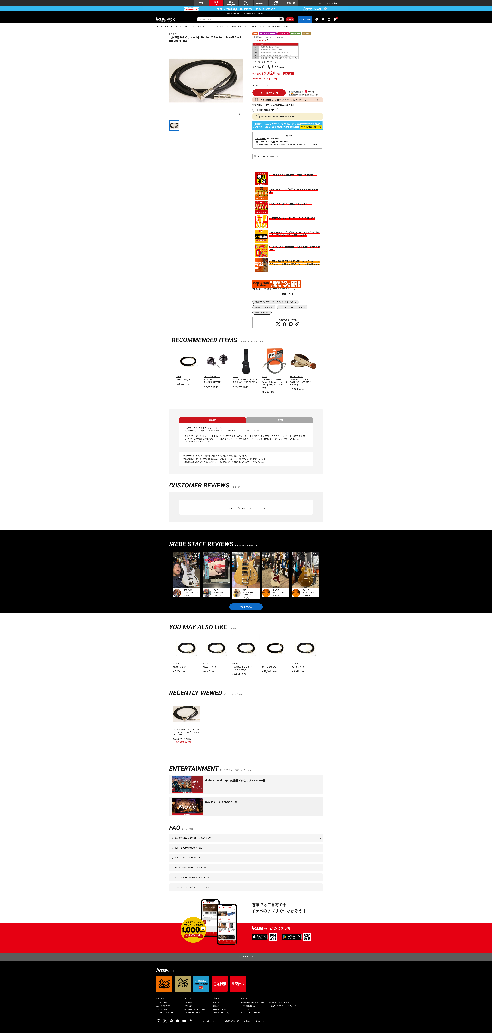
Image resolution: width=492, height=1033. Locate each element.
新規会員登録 (332, 3)
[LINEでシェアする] (291, 324)
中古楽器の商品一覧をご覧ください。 (247, 861)
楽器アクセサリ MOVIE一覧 (221, 802)
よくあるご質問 (161, 1009)
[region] (246, 722)
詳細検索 (290, 19)
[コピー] (297, 324)
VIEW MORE (246, 607)
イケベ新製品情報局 (248, 1006)
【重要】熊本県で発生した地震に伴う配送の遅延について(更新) (246, 14)
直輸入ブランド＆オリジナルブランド (282, 1006)
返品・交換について (163, 1006)
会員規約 (247, 1021)
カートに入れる (267, 92)
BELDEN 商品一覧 (262, 312)
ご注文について (161, 1002)
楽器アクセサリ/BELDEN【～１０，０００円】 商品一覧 (276, 302)
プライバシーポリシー (210, 1021)
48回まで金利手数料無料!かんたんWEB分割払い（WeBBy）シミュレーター (290, 99)
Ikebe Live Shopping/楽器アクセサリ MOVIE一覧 (235, 780)
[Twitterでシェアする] (278, 324)
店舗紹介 (216, 1006)
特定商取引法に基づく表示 (230, 1021)
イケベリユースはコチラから (205, 881)
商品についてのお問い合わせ (268, 156)
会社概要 (216, 1002)
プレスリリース (260, 1021)
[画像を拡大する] (239, 114)
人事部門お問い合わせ (192, 1013)
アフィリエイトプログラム (165, 1013)
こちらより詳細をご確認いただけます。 (211, 891)
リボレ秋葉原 (260, 138)
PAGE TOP (248, 957)
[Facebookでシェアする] (284, 324)
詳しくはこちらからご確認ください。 (290, 871)
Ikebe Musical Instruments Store (252, 1002)
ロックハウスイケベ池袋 (265, 142)
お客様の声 (188, 1002)
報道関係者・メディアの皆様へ (195, 1009)
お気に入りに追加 (263, 110)
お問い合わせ (189, 1006)
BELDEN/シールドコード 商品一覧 (292, 307)
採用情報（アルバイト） (221, 1013)
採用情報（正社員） (220, 1009)
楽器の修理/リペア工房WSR (279, 1002)
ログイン (321, 3)
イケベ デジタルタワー (249, 1009)
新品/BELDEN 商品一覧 (264, 307)
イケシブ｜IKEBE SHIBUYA (250, 1013)
